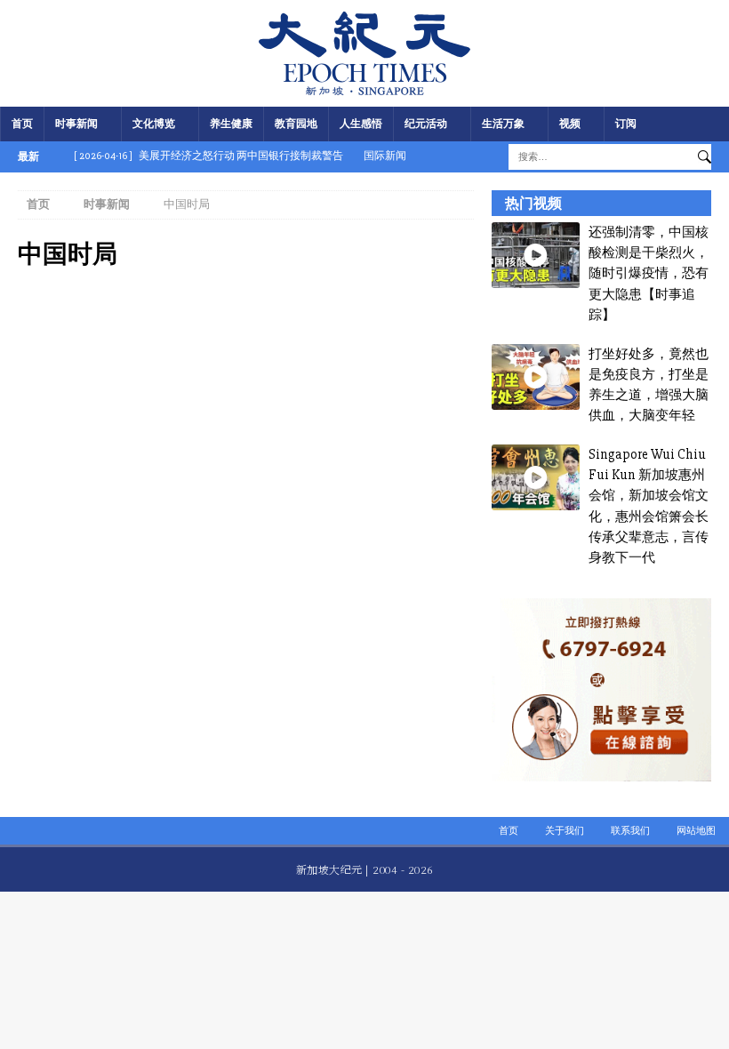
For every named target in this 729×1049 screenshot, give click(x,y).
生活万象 (503, 124)
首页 (22, 124)
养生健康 (231, 124)
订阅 (626, 124)
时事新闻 (76, 124)
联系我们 (630, 831)
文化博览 (153, 124)
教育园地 (296, 124)
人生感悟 (361, 124)
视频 (570, 124)
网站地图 (696, 831)
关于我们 (564, 831)
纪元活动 (426, 124)
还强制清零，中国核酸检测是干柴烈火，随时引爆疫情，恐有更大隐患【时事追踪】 (649, 273)
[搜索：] (599, 156)
